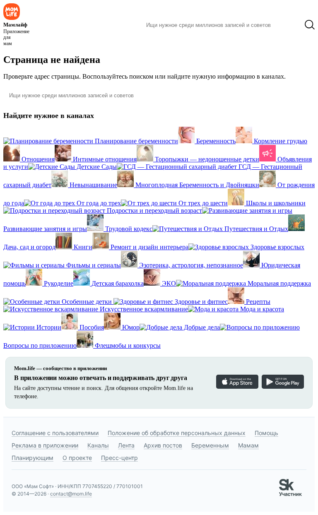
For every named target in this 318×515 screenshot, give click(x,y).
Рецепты (257, 301)
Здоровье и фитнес (200, 301)
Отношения (37, 159)
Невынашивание (92, 184)
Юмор (130, 327)
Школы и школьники (275, 203)
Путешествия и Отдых (255, 228)
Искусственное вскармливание (143, 309)
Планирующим (32, 457)
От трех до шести (202, 203)
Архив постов (163, 445)
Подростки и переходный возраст (153, 210)
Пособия (91, 327)
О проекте (77, 457)
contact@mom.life (71, 494)
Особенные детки (86, 301)
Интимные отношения (104, 159)
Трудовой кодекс (128, 228)
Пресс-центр (119, 457)
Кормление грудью (279, 140)
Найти (287, 25)
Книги (82, 246)
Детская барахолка (117, 283)
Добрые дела (201, 327)
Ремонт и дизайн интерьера (148, 246)
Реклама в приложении (45, 445)
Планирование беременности (135, 140)
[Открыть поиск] (310, 25)
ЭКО (168, 283)
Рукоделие (57, 283)
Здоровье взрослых (276, 246)
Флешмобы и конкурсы (127, 345)
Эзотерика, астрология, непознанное (190, 265)
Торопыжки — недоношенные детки (206, 159)
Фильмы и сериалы (93, 265)
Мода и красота (261, 309)
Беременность (215, 140)
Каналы (98, 445)
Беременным (210, 445)
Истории (48, 327)
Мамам (248, 445)
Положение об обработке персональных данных (177, 432)
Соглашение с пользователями (55, 432)
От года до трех (98, 203)
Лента (126, 445)
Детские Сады (96, 166)
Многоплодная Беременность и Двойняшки (196, 184)
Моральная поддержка (278, 283)
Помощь (266, 432)
